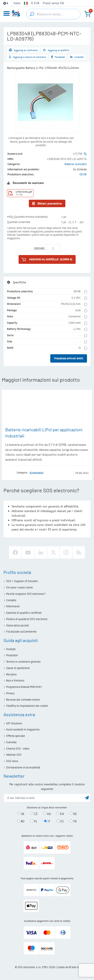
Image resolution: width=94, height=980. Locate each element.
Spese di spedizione (18, 668)
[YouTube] (28, 552)
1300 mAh (74, 323)
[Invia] (87, 797)
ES (61, 821)
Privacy (10, 693)
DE (74, 814)
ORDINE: (39, 248)
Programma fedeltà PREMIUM (24, 687)
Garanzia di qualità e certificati (24, 613)
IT (48, 821)
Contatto (11, 600)
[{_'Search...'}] (32, 14)
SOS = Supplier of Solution (22, 581)
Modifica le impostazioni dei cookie (27, 706)
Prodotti (11, 649)
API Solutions (14, 723)
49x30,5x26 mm (71, 304)
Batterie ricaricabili (75, 164)
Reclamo (11, 674)
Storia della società (17, 625)
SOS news (12, 761)
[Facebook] (15, 552)
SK (22, 814)
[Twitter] (53, 552)
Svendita (11, 742)
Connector (74, 316)
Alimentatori (37, 472)
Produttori (12, 655)
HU (48, 814)
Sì (79, 348)
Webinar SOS (13, 755)
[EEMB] (9, 472)
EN (61, 814)
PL (35, 821)
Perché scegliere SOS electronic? (26, 594)
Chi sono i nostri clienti (19, 587)
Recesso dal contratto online (23, 699)
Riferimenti (12, 606)
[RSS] (79, 552)
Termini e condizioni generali (23, 662)
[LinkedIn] (41, 552)
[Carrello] (87, 14)
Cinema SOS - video (17, 748)
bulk (78, 310)
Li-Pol (77, 329)
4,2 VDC (76, 298)
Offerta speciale (15, 736)
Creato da (62, 967)
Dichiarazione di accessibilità (23, 767)
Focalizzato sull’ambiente (21, 631)
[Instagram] (66, 552)
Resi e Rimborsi (15, 680)
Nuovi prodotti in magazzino (23, 729)
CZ (35, 814)
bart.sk (75, 967)
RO (22, 821)
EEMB (83, 174)
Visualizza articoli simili (68, 358)
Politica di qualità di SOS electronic (27, 619)
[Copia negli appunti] (85, 154)
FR (75, 821)
